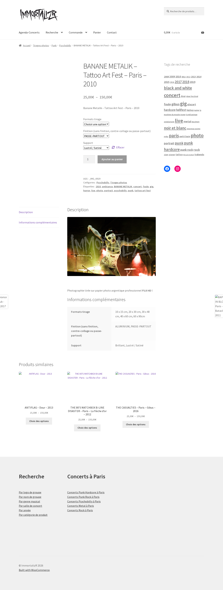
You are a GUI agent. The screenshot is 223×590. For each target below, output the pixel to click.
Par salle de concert (30, 505)
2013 (193, 76)
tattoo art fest (142, 190)
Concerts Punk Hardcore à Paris (86, 492)
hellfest (181, 110)
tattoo (179, 154)
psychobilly (120, 190)
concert (137, 186)
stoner (172, 154)
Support (88, 143)
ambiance (107, 186)
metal (187, 121)
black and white (178, 87)
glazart (191, 104)
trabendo (199, 154)
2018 (185, 81)
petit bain (184, 136)
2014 (198, 76)
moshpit (195, 121)
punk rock (186, 150)
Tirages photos (41, 45)
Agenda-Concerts (29, 32)
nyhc (166, 136)
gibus (175, 104)
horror (86, 190)
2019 (192, 82)
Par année (25, 510)
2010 (98, 186)
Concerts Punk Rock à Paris (83, 497)
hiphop (190, 110)
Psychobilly (65, 45)
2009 (172, 76)
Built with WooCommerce (34, 570)
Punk (54, 45)
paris (174, 135)
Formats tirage (92, 119)
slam (166, 154)
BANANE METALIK (123, 186)
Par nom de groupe (30, 497)
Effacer (120, 147)
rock (197, 150)
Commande (76, 32)
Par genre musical (29, 501)
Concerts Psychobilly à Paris (84, 501)
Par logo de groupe (30, 492)
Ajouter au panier (112, 159)
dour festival (192, 96)
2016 (172, 82)
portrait (108, 190)
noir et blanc (175, 127)
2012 (188, 77)
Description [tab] (26, 212)
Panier (97, 32)
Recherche (52, 32)
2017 (178, 81)
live (93, 190)
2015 (167, 82)
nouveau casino (193, 128)
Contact (112, 32)
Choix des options (39, 421)
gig (151, 186)
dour (183, 96)
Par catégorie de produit (33, 515)
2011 (184, 76)
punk (130, 190)
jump (196, 110)
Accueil (26, 45)
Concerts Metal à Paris (80, 505)
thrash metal (188, 155)
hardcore (170, 110)
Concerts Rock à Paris (80, 510)
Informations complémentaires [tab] (38, 222)
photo (99, 190)
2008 (166, 76)
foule (146, 186)
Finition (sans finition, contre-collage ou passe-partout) (117, 131)
